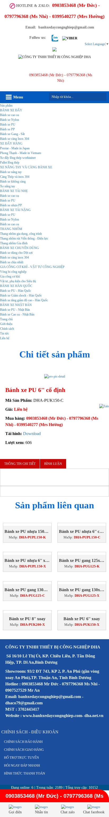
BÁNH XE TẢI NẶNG (15, 210)
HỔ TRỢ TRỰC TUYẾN (21, 757)
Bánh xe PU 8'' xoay (27, 619)
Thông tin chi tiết (19, 464)
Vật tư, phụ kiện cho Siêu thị (18, 281)
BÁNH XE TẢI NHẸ (14, 191)
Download (32, 433)
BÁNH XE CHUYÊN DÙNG (19, 248)
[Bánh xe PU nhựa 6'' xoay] (27, 553)
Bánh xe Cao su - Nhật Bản (17, 314)
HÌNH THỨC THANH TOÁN (24, 773)
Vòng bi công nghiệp (13, 272)
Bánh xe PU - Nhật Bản (15, 310)
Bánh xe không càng (13, 181)
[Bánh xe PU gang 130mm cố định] (27, 582)
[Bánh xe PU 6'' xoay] (82, 611)
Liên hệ (4, 338)
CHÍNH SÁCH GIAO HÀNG (24, 750)
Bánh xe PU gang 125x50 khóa (82, 560)
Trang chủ (6, 319)
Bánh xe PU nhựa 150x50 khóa (27, 531)
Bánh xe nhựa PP (11, 205)
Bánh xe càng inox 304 (14, 257)
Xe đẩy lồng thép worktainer (18, 158)
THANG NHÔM (11, 229)
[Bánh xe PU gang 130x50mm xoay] (82, 582)
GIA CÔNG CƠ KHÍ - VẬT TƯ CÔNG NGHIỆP (32, 267)
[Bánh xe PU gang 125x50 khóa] (82, 553)
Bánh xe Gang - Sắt (12, 134)
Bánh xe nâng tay (11, 172)
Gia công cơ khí (10, 276)
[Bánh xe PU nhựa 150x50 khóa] (27, 524)
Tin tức (4, 333)
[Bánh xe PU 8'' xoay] (27, 611)
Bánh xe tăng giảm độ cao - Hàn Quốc (24, 300)
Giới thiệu (6, 324)
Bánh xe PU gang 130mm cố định (27, 589)
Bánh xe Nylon (9, 120)
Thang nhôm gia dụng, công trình (21, 234)
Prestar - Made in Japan (15, 148)
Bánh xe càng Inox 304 (14, 139)
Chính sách (7, 329)
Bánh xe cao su (9, 115)
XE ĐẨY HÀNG (11, 143)
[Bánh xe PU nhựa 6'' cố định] (82, 524)
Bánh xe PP (7, 129)
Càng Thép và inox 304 (14, 177)
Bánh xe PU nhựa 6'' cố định (82, 531)
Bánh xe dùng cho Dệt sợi (16, 253)
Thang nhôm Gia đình (14, 243)
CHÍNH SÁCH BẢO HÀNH (23, 742)
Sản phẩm (6, 105)
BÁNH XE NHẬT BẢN (16, 305)
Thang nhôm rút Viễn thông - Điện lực (24, 238)
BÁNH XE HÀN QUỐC (16, 286)
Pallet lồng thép (9, 162)
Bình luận (53, 464)
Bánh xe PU (7, 124)
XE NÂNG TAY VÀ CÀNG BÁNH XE (26, 167)
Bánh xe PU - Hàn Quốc (15, 291)
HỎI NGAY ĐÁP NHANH (22, 765)
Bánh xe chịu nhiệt (11, 262)
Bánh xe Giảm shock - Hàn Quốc (21, 295)
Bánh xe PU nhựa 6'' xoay (27, 560)
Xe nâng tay (7, 186)
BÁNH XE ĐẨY (11, 110)
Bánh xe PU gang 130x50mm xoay (82, 589)
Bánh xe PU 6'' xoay (81, 619)
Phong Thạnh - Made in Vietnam (20, 153)
